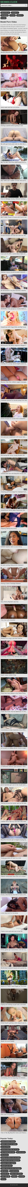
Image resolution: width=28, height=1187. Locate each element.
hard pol (3, 1179)
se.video (3, 18)
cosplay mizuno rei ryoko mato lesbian (11, 1168)
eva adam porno (14, 1171)
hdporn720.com (5, 12)
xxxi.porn (12, 15)
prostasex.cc (15, 12)
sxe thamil (21, 1176)
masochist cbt (4, 1173)
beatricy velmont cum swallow (9, 1144)
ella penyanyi (4, 1155)
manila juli (14, 1176)
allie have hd (4, 1171)
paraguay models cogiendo (8, 1163)
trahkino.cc (20, 15)
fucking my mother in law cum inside (10, 1157)
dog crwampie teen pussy (8, 1152)
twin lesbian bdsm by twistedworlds (10, 1160)
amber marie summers (16, 1173)
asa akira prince (21, 1152)
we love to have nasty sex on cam (10, 1149)
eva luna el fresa (5, 1146)
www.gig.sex (4, 15)
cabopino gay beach (6, 1165)
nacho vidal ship (5, 1176)
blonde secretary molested (8, 1141)
